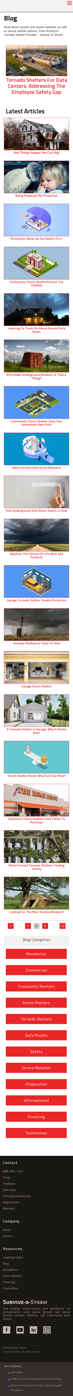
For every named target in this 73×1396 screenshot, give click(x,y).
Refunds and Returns (17, 1196)
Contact (10, 1163)
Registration (11, 1202)
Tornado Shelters (36, 1019)
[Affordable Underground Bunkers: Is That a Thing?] (36, 361)
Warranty (9, 1208)
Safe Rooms (36, 1035)
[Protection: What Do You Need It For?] (36, 224)
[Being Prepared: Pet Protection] (36, 181)
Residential (36, 954)
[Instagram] (47, 1330)
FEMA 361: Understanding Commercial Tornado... (37, 1379)
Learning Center (13, 1257)
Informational (36, 1100)
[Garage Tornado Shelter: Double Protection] (36, 585)
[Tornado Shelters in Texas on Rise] (36, 628)
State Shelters (12, 1275)
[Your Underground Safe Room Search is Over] (36, 496)
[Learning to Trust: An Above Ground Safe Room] (36, 315)
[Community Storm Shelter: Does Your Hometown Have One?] (36, 408)
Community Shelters (36, 986)
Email (6, 1177)
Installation (10, 1269)
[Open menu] (69, 3)
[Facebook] (6, 1330)
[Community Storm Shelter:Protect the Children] (36, 268)
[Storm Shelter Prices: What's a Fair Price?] (36, 761)
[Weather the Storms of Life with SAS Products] (36, 540)
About (7, 1229)
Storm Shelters (36, 1003)
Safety (36, 1051)
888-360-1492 (13, 1171)
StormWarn (10, 1288)
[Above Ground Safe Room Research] (36, 453)
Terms (22, 1347)
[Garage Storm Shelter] (36, 671)
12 (62, 926)
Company (11, 1221)
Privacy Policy (10, 1347)
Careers (8, 1236)
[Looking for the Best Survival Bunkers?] (36, 897)
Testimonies (36, 1133)
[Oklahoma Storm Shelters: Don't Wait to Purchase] (36, 805)
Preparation (36, 1084)
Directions (9, 1189)
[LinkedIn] (33, 1330)
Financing (36, 1117)
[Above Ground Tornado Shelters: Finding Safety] (36, 852)
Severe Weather (36, 1068)
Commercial (36, 970)
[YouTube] (20, 1330)
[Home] (25, 1302)
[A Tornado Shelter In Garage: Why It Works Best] (36, 716)
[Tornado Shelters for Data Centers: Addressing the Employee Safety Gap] (36, 72)
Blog (6, 1263)
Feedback (9, 1183)
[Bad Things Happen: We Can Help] (36, 138)
